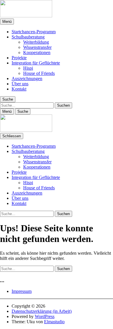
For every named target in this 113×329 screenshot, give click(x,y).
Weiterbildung (36, 42)
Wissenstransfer (37, 47)
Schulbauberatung (28, 36)
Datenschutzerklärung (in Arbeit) (42, 311)
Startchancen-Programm (34, 31)
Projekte (19, 57)
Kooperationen (36, 52)
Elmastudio (54, 321)
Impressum (22, 291)
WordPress (44, 316)
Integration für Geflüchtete (36, 62)
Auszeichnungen (27, 78)
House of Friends (39, 73)
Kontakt (19, 88)
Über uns (20, 83)
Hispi (28, 68)
